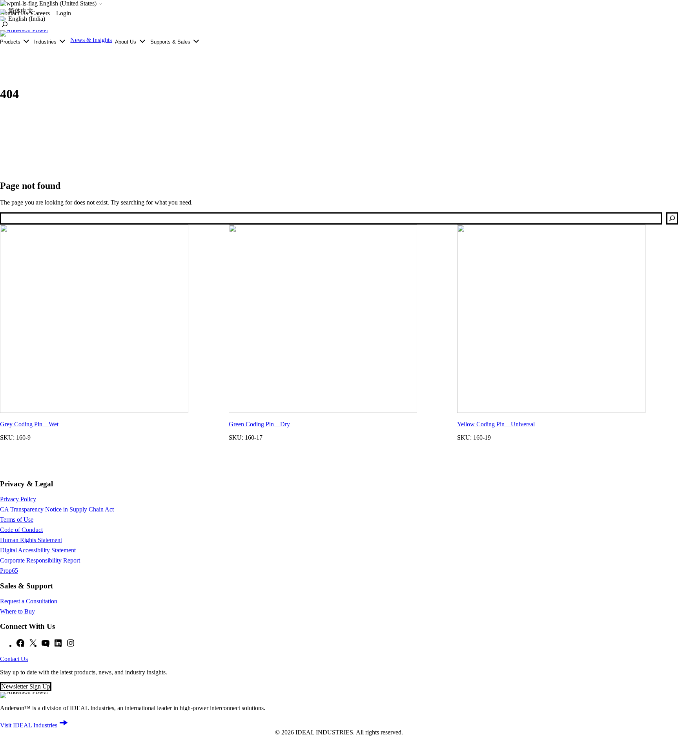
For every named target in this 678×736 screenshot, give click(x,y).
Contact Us (14, 659)
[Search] (672, 218)
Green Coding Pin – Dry (259, 424)
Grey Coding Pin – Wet (29, 424)
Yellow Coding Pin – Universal (496, 424)
